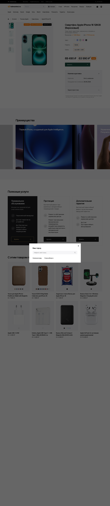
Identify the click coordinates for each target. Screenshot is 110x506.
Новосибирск (48, 258)
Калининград (37, 258)
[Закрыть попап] (78, 245)
